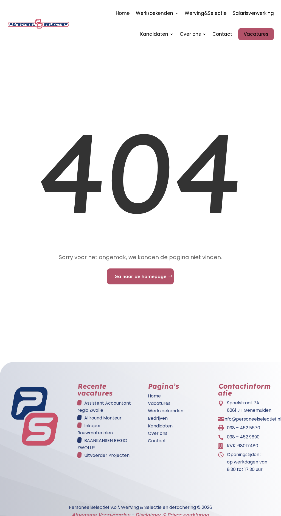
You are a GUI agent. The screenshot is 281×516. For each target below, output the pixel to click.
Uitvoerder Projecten (107, 455)
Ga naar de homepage (140, 276)
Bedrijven (158, 418)
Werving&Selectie (206, 13)
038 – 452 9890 (243, 437)
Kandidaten (154, 34)
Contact (222, 34)
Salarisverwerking (253, 13)
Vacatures (256, 34)
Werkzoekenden (154, 13)
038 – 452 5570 (243, 428)
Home (123, 13)
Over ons (190, 34)
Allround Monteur (103, 418)
